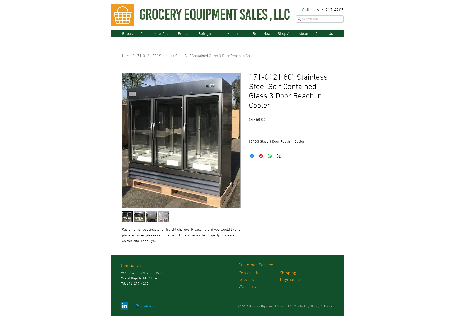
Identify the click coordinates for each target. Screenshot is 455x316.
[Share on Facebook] (252, 156)
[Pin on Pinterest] (261, 156)
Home (127, 56)
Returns (259, 280)
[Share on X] (279, 156)
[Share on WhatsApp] (270, 156)
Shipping (288, 273)
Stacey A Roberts (322, 306)
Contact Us (258, 273)
